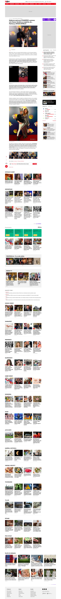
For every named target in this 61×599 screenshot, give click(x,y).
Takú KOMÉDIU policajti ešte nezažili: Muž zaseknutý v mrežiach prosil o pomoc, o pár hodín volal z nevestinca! (18, 332)
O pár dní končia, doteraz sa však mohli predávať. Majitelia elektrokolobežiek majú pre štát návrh (37, 510)
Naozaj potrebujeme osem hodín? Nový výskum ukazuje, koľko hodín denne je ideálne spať (8, 510)
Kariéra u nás (8, 594)
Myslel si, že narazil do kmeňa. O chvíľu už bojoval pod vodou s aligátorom (18, 510)
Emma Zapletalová (7, 424)
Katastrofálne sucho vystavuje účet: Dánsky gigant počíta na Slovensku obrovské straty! (36, 405)
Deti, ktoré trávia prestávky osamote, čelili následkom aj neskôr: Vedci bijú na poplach (37, 368)
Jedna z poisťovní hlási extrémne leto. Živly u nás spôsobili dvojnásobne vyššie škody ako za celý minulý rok (28, 510)
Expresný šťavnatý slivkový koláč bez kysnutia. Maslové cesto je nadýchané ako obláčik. (9, 476)
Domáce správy (9, 303)
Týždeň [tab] (54, 50)
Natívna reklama (21, 596)
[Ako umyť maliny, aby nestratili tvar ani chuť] (28, 470)
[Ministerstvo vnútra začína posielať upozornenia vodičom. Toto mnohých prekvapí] (9, 435)
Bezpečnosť (15, 495)
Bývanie (7, 518)
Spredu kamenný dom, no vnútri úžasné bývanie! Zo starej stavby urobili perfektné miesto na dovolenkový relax (23, 299)
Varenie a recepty (10, 465)
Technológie (8, 482)
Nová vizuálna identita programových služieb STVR (22, 282)
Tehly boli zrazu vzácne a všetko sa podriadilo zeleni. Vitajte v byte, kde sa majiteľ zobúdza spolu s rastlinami (9, 529)
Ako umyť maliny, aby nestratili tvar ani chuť (27, 475)
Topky (13, 18)
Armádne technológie (7, 495)
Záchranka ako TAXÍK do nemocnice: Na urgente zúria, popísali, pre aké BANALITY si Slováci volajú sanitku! (22, 295)
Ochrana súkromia (9, 592)
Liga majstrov (15, 424)
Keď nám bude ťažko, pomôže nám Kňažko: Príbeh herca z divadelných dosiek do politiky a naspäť (8, 350)
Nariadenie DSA (9, 596)
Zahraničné (12, 3)
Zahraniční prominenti (26, 352)
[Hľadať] (55, 4)
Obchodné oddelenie (33, 593)
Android (25, 495)
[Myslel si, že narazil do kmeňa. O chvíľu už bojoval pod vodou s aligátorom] (18, 505)
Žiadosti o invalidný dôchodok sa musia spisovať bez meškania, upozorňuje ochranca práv (37, 458)
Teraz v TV (45, 106)
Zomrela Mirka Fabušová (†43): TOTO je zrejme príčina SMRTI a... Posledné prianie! (18, 182)
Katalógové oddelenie (33, 594)
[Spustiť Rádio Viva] (49, 18)
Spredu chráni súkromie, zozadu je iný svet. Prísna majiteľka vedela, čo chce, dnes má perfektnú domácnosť (18, 529)
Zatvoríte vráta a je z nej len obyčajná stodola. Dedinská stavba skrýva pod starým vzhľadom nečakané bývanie (28, 529)
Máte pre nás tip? (32, 596)
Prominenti (17, 3)
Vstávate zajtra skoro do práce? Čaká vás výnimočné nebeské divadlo (18, 458)
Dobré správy (9, 376)
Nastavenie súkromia (9, 593)
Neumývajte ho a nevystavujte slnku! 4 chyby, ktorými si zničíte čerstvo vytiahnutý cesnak (28, 546)
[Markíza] (43, 108)
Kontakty (31, 589)
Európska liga (25, 425)
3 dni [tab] (51, 50)
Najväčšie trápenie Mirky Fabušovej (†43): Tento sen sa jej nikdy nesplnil (9, 181)
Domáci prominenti (20, 18)
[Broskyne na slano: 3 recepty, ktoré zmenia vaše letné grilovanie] (37, 470)
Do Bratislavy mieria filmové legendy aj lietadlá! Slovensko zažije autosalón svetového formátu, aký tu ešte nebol (37, 247)
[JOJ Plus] (43, 118)
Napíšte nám (8, 595)
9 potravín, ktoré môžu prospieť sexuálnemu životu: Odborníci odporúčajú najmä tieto (18, 368)
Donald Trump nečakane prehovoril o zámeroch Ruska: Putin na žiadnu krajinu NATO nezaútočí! (28, 332)
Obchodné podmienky (21, 593)
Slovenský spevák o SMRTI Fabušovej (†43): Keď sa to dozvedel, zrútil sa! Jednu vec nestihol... (28, 182)
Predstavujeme (16, 442)
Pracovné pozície (8, 227)
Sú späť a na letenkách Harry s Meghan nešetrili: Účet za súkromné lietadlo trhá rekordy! (28, 350)
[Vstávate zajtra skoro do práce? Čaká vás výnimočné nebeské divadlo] (18, 453)
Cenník (19, 594)
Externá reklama (21, 592)
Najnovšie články (9, 290)
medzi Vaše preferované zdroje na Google (20, 163)
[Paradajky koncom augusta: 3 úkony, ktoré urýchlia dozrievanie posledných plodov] (18, 541)
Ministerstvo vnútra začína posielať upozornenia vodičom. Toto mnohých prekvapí (9, 440)
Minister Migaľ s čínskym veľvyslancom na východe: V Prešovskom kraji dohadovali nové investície (28, 313)
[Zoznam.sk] (44, 593)
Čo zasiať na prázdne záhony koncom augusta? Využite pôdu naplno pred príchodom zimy (37, 546)
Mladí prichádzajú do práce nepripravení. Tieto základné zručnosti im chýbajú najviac (28, 458)
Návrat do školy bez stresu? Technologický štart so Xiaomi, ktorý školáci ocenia (36, 386)
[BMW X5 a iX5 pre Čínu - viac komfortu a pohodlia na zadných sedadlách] (28, 435)
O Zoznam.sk (9, 589)
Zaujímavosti (26, 3)
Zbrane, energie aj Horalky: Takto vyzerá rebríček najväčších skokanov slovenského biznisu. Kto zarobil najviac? (17, 405)
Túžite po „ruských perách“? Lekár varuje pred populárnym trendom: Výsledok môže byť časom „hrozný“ (9, 368)
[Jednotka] (43, 113)
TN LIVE (7, 500)
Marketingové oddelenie (33, 595)
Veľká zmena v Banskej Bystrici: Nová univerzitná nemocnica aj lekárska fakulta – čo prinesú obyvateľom (37, 313)
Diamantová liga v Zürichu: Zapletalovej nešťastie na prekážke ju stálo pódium (9, 422)
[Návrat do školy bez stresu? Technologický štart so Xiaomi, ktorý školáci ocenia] (37, 381)
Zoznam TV (9, 271)
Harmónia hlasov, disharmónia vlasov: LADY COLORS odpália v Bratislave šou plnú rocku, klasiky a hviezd (28, 247)
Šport (22, 3)
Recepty (6, 548)
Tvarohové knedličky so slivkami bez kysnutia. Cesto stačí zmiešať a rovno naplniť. (18, 476)
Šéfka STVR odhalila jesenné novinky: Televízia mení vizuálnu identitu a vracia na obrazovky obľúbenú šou (18, 313)
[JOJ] (43, 111)
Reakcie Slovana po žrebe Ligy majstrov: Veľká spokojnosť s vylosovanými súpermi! (37, 422)
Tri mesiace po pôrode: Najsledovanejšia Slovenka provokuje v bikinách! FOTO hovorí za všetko (18, 350)
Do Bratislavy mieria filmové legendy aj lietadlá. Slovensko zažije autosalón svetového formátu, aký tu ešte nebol (37, 440)
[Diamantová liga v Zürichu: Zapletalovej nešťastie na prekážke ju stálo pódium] (9, 416)
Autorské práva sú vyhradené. (45, 591)
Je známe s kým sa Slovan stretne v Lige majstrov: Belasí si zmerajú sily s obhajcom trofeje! (18, 422)
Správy (34, 443)
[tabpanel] (49, 61)
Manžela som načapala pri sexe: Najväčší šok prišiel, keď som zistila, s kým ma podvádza (51, 102)
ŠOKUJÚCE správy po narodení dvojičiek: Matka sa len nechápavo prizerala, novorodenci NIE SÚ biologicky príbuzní (23, 297)
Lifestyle (44, 3)
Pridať (35, 163)
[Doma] (43, 115)
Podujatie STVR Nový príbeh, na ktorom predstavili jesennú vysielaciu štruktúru (10, 283)
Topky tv (39, 3)
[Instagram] (44, 589)
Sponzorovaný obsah (35, 495)
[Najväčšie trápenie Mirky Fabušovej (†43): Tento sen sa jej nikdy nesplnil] (9, 177)
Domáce (7, 3)
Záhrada (15, 548)
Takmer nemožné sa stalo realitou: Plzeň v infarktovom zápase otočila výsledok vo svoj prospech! (28, 422)
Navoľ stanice (44, 120)
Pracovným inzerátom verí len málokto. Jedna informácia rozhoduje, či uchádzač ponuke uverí (9, 458)
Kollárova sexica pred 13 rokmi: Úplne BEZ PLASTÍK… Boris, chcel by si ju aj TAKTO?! (37, 182)
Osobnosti (6, 353)
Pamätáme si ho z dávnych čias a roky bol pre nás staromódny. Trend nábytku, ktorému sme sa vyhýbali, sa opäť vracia (37, 529)
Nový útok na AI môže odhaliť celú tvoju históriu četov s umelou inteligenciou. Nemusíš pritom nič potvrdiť (18, 492)
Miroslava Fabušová (21, 161)
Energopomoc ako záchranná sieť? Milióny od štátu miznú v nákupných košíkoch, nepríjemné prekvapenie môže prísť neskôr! (9, 405)
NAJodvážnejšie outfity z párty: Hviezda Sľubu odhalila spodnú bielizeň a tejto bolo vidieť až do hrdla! (37, 350)
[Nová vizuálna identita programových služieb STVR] (23, 276)
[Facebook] (42, 589)
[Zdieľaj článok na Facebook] (6, 160)
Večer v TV (50, 106)
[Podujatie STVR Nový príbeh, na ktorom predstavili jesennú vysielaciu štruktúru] (11, 276)
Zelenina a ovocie (35, 548)
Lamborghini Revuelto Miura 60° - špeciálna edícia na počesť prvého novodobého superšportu (18, 440)
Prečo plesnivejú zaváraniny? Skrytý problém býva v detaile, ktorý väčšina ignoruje (9, 546)
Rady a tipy (25, 476)
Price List (20, 595)
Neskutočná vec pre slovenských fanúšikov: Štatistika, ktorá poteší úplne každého (18, 247)
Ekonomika (32, 3)
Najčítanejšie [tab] (46, 50)
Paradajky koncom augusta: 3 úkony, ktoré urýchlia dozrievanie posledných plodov (18, 546)
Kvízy (36, 3)
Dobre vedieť (6, 249)
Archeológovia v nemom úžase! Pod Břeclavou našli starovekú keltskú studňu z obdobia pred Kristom (28, 368)
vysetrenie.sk (15, 370)
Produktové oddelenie (33, 592)
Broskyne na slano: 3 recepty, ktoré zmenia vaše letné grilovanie (36, 475)
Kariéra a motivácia (10, 448)
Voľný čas (49, 3)
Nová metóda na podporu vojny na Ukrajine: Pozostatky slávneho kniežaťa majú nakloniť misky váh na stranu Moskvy (37, 332)
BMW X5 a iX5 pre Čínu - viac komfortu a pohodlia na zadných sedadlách (28, 439)
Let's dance (15, 161)
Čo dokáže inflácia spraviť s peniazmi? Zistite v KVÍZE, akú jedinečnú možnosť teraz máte (9, 247)
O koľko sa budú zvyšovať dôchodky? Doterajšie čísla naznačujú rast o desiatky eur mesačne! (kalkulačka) (28, 405)
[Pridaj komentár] (6, 157)
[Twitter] (46, 589)
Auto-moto (8, 430)
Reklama (20, 589)
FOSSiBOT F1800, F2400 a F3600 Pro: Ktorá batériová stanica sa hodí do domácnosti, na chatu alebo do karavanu (37, 492)
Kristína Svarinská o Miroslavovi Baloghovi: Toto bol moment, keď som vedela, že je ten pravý (35, 283)
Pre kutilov (8, 536)
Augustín (36, 1)
